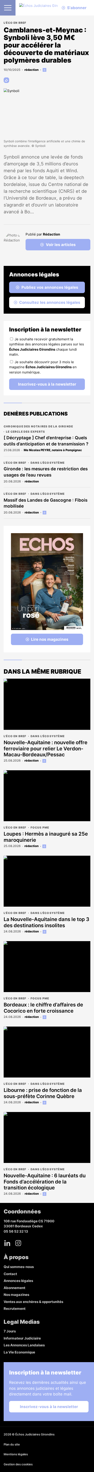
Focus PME (40, 827)
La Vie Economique (19, 1352)
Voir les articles (61, 244)
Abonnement (14, 1288)
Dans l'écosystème (48, 462)
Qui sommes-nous (19, 1267)
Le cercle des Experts (25, 431)
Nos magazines (16, 1294)
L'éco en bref (15, 22)
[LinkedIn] (7, 1243)
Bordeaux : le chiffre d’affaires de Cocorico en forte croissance (43, 1008)
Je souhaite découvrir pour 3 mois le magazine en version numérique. (43, 367)
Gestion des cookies (18, 1464)
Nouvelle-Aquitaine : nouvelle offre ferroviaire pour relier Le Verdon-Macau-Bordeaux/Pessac (45, 748)
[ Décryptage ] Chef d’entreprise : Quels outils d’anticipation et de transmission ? (46, 441)
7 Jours (10, 1331)
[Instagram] (18, 1243)
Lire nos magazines (49, 639)
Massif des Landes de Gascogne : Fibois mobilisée (45, 503)
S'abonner (76, 7)
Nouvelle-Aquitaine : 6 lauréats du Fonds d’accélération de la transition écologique (45, 1182)
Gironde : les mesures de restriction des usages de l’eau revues (46, 472)
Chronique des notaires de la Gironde (38, 426)
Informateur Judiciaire (22, 1338)
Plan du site (12, 1444)
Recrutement (15, 1308)
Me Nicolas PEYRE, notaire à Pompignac (53, 450)
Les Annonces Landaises (24, 1345)
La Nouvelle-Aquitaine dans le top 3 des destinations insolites (46, 922)
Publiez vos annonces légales (49, 287)
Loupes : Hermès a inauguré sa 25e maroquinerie (46, 837)
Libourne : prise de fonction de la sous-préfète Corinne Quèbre (43, 1093)
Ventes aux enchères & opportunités (33, 1302)
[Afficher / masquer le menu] (8, 8)
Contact (10, 1274)
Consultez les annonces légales (49, 302)
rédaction (31, 69)
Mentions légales (16, 1454)
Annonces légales (18, 1281)
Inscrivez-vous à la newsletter (47, 384)
